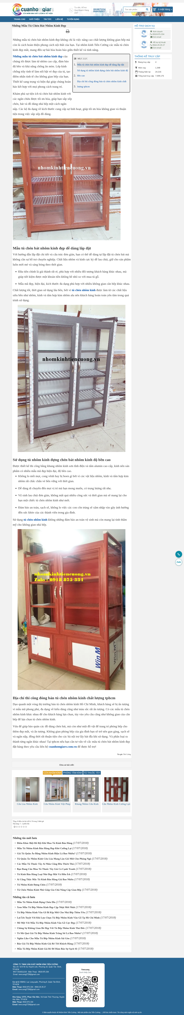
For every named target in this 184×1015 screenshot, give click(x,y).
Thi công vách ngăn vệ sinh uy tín (129, 1012)
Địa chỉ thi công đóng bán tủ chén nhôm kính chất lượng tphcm (101, 84)
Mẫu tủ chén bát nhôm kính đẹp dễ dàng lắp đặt (100, 64)
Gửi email (157, 37)
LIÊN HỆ (59, 19)
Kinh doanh (158, 31)
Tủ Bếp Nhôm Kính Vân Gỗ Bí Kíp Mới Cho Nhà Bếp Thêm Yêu (50, 912)
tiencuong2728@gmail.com (29, 989)
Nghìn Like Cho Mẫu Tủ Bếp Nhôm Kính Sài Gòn (43, 938)
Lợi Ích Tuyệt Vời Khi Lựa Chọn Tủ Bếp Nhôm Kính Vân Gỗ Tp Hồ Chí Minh (58, 917)
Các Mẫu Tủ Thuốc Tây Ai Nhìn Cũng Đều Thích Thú (45, 864)
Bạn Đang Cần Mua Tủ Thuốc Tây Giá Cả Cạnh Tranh (45, 869)
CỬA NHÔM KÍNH (52, 773)
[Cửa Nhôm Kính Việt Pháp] (27, 789)
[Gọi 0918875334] (178, 554)
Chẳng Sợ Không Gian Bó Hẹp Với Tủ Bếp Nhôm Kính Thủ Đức (50, 928)
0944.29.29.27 (158, 45)
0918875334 (99, 9)
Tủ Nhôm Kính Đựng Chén (31, 884)
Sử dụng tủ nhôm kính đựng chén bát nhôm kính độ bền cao (102, 73)
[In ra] (68, 31)
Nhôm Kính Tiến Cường (67, 1012)
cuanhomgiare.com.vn (63, 746)
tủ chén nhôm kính (84, 290)
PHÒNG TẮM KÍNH (72, 773)
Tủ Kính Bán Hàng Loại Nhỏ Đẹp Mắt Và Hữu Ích (43, 874)
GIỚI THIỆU (34, 19)
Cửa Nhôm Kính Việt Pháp (27, 804)
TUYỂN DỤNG (73, 19)
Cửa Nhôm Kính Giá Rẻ (116, 804)
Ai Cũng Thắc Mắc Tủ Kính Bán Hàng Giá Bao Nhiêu (45, 879)
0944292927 (99, 11)
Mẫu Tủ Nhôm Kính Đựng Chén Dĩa (35, 902)
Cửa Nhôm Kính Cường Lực (86, 804)
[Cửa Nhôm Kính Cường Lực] (86, 789)
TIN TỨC (47, 19)
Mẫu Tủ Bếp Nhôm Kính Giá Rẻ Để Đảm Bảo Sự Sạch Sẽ (46, 948)
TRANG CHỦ (19, 19)
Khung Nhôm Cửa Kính (57, 804)
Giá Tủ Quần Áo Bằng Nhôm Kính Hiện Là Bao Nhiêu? (45, 853)
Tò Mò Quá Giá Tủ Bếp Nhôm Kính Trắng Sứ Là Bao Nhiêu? (49, 933)
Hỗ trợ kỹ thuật (159, 42)
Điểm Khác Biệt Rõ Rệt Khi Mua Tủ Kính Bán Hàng (44, 843)
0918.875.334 (158, 34)
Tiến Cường (95, 1012)
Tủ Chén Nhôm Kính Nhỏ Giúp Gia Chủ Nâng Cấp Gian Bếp (48, 889)
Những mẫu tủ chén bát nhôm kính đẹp (38, 56)
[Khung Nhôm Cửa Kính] (57, 789)
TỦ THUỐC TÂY (92, 773)
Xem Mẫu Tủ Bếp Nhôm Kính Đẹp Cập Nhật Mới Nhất (45, 907)
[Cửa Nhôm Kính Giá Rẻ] (116, 789)
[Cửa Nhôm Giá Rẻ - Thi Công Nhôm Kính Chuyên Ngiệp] (32, 9)
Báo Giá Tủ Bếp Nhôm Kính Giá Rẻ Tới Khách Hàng (44, 943)
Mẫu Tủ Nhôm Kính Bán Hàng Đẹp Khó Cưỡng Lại (44, 848)
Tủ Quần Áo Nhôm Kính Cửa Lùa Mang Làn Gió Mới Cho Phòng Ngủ (53, 858)
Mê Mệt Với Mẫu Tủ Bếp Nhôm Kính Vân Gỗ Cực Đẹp (45, 922)
